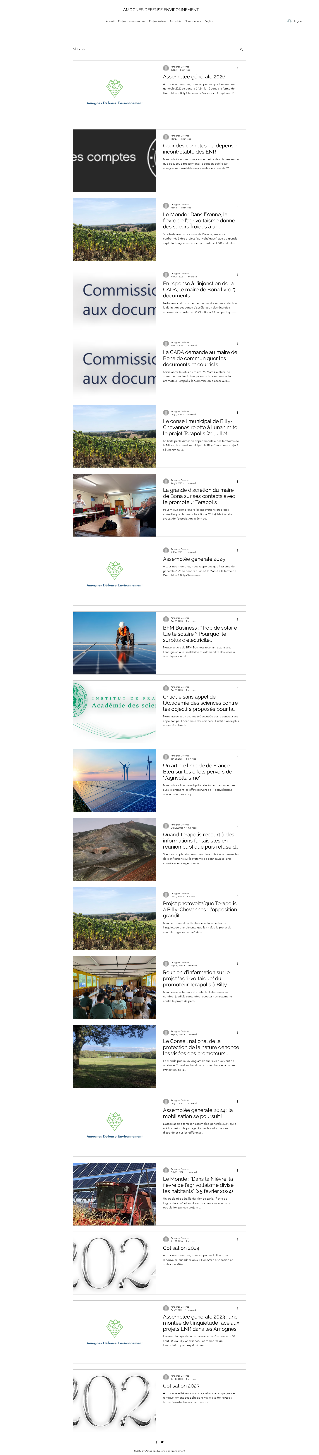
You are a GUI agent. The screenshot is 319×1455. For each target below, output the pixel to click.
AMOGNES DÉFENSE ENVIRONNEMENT (161, 9)
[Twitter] (162, 1450)
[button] (241, 50)
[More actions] (239, 68)
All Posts (79, 49)
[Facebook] (157, 1450)
